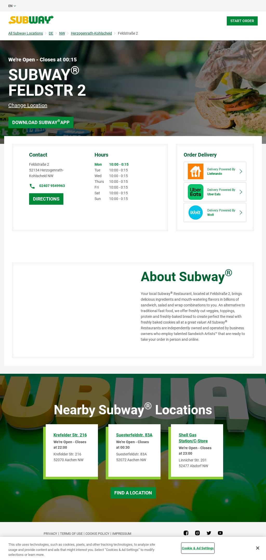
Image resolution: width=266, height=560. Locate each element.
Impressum (121, 534)
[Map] (70, 310)
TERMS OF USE (71, 534)
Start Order (242, 21)
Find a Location (133, 492)
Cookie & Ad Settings (198, 548)
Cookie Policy (97, 534)
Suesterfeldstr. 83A (134, 435)
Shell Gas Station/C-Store (193, 438)
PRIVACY (50, 534)
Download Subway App (41, 122)
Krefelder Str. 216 (70, 435)
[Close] (257, 548)
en (10, 6)
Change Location (27, 105)
